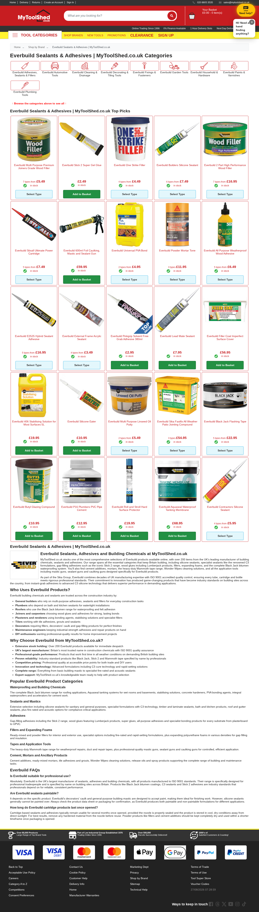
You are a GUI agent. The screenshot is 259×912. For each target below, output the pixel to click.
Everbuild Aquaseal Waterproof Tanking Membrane (177, 508)
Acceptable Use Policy (22, 872)
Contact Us (76, 866)
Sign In (70, 2)
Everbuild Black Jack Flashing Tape (225, 421)
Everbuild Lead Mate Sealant (177, 336)
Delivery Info (76, 883)
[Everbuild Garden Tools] (174, 66)
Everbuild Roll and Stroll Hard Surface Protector (129, 508)
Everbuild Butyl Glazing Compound (34, 506)
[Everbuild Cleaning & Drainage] (84, 66)
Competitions (16, 889)
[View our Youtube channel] (231, 904)
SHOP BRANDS (73, 35)
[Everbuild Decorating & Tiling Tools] (114, 66)
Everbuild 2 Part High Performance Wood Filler (225, 167)
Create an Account (53, 2)
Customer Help (78, 878)
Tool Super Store (201, 878)
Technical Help (139, 889)
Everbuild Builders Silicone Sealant (177, 165)
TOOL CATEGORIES (39, 35)
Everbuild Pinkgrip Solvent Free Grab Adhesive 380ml (129, 338)
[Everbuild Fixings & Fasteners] (144, 66)
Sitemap (135, 883)
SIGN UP (166, 35)
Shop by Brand (36, 47)
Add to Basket (82, 194)
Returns (36, 2)
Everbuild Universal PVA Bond (129, 250)
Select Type (34, 194)
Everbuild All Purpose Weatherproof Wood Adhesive (225, 252)
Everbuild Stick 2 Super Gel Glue (81, 165)
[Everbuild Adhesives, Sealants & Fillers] (25, 66)
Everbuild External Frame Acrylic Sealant (81, 338)
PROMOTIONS (117, 35)
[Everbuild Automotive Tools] (55, 66)
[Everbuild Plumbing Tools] (25, 85)
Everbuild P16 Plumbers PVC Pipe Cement (81, 508)
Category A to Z (18, 883)
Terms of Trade (200, 866)
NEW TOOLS (95, 35)
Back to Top (16, 866)
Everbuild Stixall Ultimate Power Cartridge (34, 252)
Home (13, 2)
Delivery (24, 2)
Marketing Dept (139, 866)
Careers (13, 878)
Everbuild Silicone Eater (81, 421)
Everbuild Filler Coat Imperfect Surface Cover (225, 338)
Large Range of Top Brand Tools (31, 834)
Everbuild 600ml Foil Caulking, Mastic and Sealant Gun (82, 252)
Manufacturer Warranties (84, 895)
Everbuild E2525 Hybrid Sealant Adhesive (34, 338)
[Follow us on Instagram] (237, 904)
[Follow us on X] (224, 904)
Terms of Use (199, 872)
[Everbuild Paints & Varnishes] (234, 66)
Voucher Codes (200, 883)
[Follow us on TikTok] (244, 904)
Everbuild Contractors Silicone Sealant (225, 508)
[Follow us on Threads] (217, 904)
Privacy (134, 872)
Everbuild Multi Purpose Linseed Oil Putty (129, 423)
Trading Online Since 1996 (100, 834)
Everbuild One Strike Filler (129, 165)
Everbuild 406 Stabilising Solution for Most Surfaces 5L (34, 423)
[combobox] (116, 15)
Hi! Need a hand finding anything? (242, 28)
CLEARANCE (141, 35)
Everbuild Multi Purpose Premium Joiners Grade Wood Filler (34, 167)
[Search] (171, 15)
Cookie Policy (77, 872)
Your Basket (209, 9)
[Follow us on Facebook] (211, 904)
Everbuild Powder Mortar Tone (177, 250)
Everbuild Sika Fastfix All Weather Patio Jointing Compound (177, 423)
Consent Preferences (21, 895)
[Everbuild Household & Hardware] (204, 66)
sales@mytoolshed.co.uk (236, 2)
